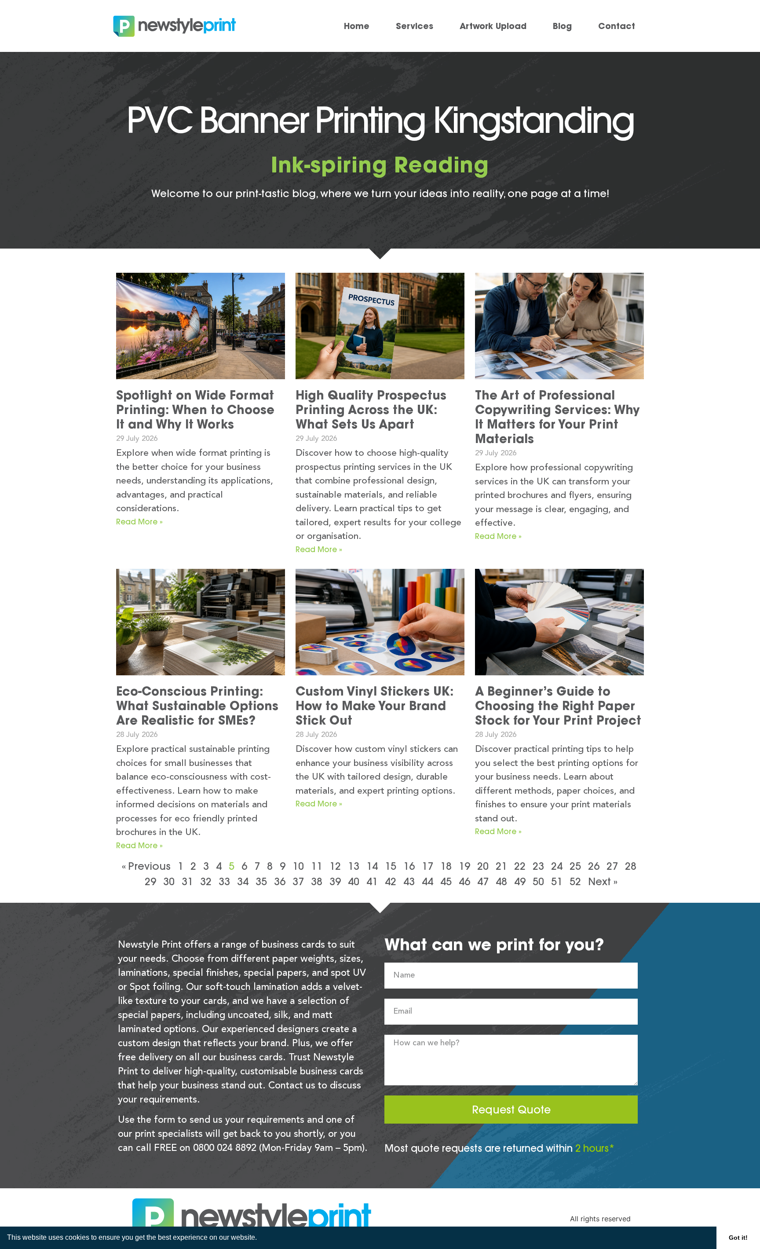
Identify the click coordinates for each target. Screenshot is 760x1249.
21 (501, 866)
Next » (603, 881)
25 (575, 866)
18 (446, 866)
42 (390, 881)
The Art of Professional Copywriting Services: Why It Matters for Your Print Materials (557, 417)
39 (335, 881)
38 (316, 881)
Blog (562, 26)
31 (187, 881)
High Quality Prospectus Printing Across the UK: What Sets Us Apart (371, 410)
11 (316, 866)
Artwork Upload (493, 26)
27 (612, 866)
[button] (260, 1238)
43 (409, 881)
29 (150, 881)
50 (538, 881)
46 (464, 881)
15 (390, 866)
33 (224, 881)
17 (427, 866)
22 (520, 866)
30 (169, 881)
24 (557, 866)
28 (630, 866)
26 (593, 866)
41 (372, 881)
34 (242, 881)
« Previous (146, 866)
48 (501, 881)
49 (520, 881)
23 (538, 866)
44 (427, 881)
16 (409, 866)
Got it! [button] (738, 1237)
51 (557, 881)
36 (279, 881)
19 (464, 866)
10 (298, 866)
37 (298, 881)
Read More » (139, 521)
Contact (616, 26)
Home (356, 26)
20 (483, 866)
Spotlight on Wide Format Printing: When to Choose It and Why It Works (195, 410)
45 (446, 881)
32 (206, 881)
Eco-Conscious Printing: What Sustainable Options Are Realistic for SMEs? (197, 706)
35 (261, 881)
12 (335, 866)
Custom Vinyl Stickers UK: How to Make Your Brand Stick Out (374, 706)
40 (353, 881)
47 (483, 881)
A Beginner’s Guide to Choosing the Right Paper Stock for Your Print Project (558, 706)
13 (353, 866)
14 (372, 866)
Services (414, 26)
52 (575, 881)
